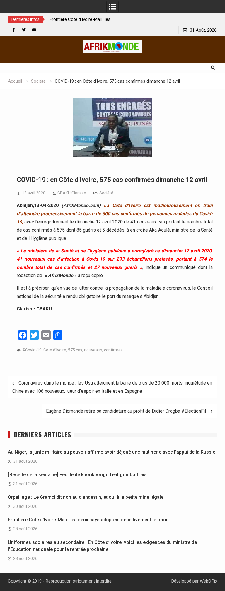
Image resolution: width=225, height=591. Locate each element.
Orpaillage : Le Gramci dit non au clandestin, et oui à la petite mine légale (85, 497)
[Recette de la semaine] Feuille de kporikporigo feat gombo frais (77, 474)
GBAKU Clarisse (71, 193)
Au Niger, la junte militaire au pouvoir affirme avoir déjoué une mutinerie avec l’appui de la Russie (111, 452)
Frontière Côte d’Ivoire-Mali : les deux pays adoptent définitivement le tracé (88, 519)
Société (106, 193)
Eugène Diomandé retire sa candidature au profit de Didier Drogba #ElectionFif (126, 411)
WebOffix (208, 581)
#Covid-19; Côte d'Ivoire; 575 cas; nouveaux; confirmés (72, 350)
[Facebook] (13, 30)
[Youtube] (34, 30)
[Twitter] (24, 30)
